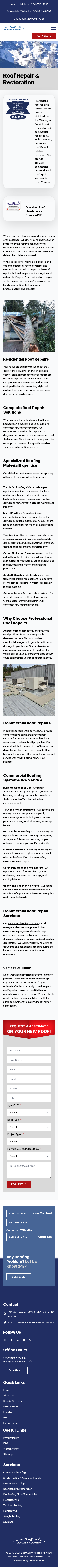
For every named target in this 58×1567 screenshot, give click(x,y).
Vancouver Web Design (31, 1556)
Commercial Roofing (14, 1472)
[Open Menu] (53, 27)
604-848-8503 (42, 11)
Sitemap (8, 1454)
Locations (8, 1412)
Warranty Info (11, 1448)
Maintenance (10, 1406)
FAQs (6, 1443)
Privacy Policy (11, 1437)
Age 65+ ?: (14, 1105)
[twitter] (30, 1340)
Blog (5, 1417)
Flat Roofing (10, 1510)
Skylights (8, 1521)
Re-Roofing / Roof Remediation (20, 1494)
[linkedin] (17, 1340)
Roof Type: (14, 1119)
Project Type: (15, 1134)
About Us (8, 1395)
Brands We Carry (12, 1401)
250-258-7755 (36, 18)
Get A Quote (10, 1422)
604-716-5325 (39, 4)
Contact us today (23, 978)
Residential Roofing (14, 1483)
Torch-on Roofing (12, 1505)
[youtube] (24, 1340)
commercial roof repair (33, 734)
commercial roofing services (23, 923)
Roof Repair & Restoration (17, 1488)
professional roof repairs (33, 374)
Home (6, 1390)
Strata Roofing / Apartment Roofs (22, 1477)
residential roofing (19, 447)
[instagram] (5, 1340)
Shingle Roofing (11, 1516)
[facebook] (11, 1340)
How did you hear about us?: (24, 1148)
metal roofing (46, 524)
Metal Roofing (11, 1499)
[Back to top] (51, 1560)
